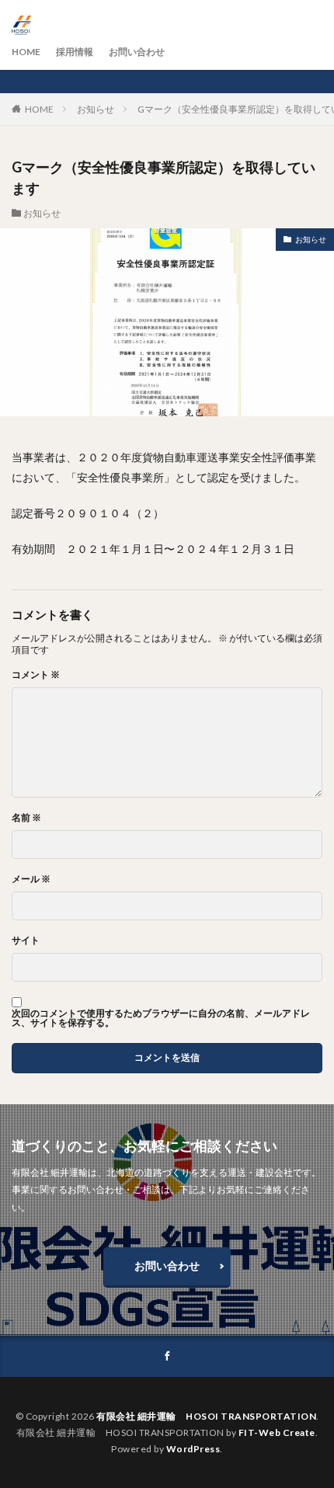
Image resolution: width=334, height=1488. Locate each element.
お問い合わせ (137, 51)
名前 (26, 817)
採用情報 (74, 51)
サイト (26, 940)
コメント (36, 675)
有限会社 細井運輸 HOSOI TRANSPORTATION (206, 1416)
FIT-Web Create (276, 1432)
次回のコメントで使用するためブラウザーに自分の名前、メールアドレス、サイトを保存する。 (161, 1018)
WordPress (193, 1449)
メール (31, 879)
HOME (26, 51)
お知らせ (95, 109)
